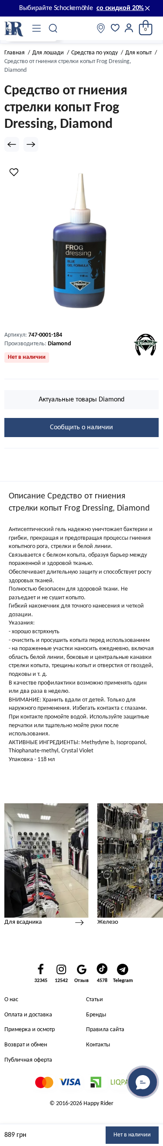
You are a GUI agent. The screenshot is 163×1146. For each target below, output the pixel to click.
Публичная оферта (28, 1060)
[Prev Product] (11, 144)
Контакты (98, 1045)
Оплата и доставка (28, 1015)
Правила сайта (105, 1029)
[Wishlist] (14, 172)
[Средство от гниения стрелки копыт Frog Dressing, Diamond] (81, 242)
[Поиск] (53, 28)
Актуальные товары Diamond (81, 399)
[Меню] (36, 28)
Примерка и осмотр (29, 1029)
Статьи (94, 999)
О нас (11, 999)
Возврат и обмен (25, 1045)
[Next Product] (30, 144)
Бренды (96, 1015)
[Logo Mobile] (13, 28)
